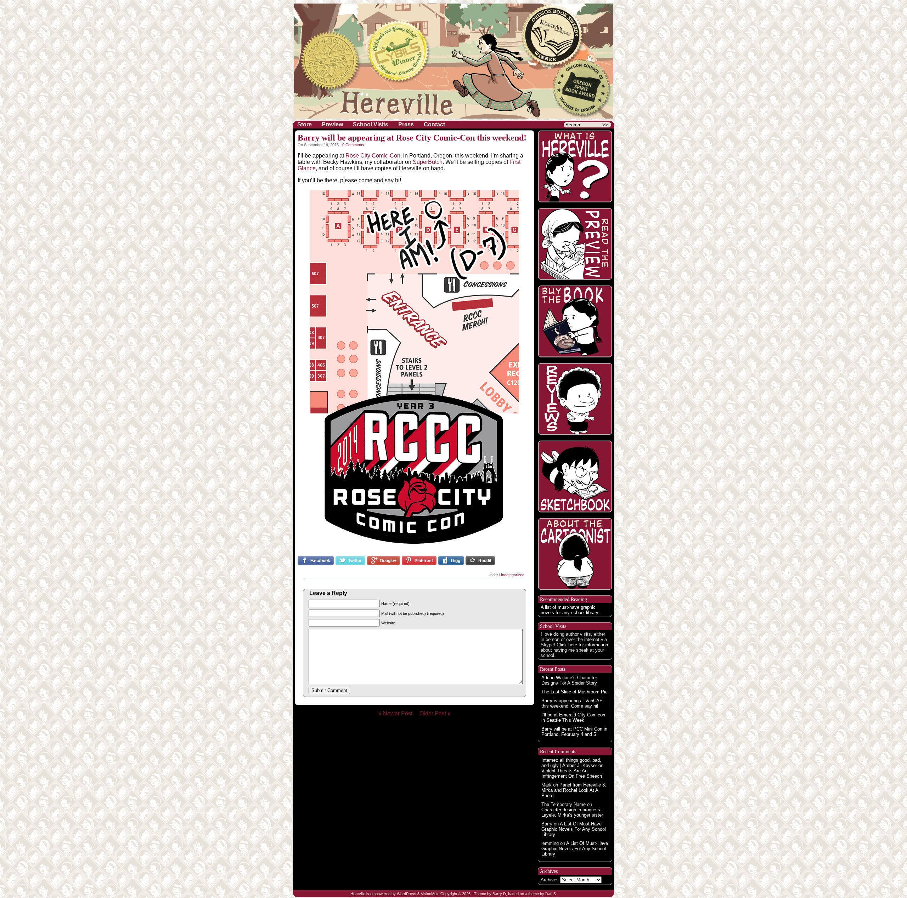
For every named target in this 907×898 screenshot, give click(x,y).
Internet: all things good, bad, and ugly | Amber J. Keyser (571, 762)
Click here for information (582, 644)
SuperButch (428, 162)
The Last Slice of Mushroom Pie (574, 691)
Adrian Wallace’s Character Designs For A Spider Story (569, 680)
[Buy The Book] (575, 321)
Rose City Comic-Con (372, 156)
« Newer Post (398, 713)
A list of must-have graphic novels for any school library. (570, 610)
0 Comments (353, 145)
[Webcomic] (575, 244)
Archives (550, 879)
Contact (434, 124)
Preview (332, 124)
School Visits (370, 124)
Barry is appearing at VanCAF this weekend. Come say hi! (571, 703)
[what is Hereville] (575, 166)
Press (406, 124)
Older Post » (435, 713)
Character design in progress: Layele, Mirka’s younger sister (572, 812)
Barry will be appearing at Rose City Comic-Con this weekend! (412, 137)
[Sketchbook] (575, 476)
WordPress (406, 894)
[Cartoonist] (575, 554)
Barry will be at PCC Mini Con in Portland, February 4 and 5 (574, 731)
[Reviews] (575, 399)
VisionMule (430, 894)
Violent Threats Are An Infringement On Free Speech (571, 773)
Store (304, 124)
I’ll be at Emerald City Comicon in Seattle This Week (573, 717)
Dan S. (551, 894)
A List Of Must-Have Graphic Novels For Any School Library (573, 829)
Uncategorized (511, 575)
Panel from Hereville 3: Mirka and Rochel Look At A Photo (573, 790)
